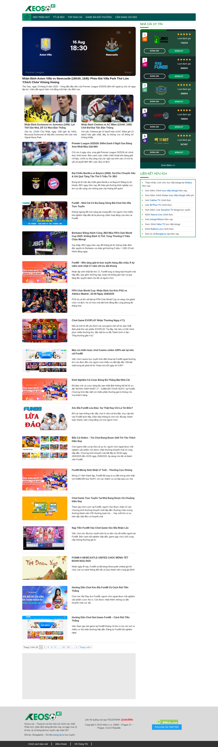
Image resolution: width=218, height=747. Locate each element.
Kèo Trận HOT (41, 17)
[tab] (79, 51)
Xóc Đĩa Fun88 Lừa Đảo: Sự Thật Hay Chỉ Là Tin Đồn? (102, 408)
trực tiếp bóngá (170, 190)
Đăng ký (179, 51)
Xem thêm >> (168, 165)
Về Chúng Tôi (81, 744)
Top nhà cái (75, 17)
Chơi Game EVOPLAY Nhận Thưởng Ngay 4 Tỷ (98, 320)
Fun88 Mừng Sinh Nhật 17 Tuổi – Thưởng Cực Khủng (102, 470)
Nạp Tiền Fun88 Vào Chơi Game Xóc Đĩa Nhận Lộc (100, 528)
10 (63, 647)
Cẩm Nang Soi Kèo (126, 17)
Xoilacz (188, 182)
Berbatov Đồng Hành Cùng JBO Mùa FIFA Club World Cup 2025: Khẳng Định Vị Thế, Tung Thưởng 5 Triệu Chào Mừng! (102, 236)
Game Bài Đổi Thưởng (99, 17)
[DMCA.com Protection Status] (167, 722)
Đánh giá (154, 51)
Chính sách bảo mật (38, 744)
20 (68, 647)
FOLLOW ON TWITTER (167, 727)
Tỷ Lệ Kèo (59, 17)
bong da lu (58, 735)
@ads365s (127, 719)
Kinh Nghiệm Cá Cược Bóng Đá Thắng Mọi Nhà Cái (101, 380)
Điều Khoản (61, 744)
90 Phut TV (155, 205)
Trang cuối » (85, 647)
